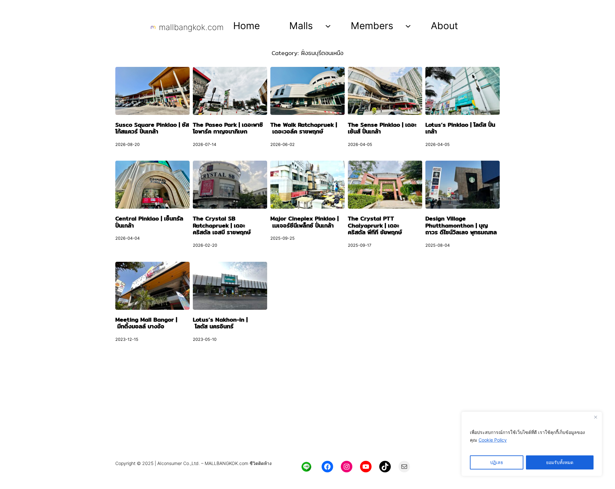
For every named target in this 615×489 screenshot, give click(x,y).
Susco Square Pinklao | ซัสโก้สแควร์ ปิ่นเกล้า (152, 128)
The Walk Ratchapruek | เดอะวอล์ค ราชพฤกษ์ (303, 128)
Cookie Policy (493, 440)
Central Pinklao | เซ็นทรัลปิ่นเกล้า (149, 222)
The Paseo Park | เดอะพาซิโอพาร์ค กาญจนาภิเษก (228, 128)
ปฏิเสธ (496, 462)
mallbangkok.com (191, 27)
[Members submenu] (408, 25)
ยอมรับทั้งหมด (559, 462)
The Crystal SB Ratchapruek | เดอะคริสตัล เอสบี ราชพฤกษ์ (222, 225)
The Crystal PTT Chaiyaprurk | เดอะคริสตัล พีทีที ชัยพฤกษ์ (375, 225)
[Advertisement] (307, 407)
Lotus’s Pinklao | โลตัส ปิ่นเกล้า (460, 128)
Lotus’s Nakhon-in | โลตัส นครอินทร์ (220, 323)
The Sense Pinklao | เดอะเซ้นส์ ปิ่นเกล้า (382, 128)
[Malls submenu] (328, 25)
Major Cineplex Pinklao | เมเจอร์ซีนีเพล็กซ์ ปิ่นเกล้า (304, 222)
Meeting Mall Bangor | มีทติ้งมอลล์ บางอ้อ (146, 323)
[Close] (595, 417)
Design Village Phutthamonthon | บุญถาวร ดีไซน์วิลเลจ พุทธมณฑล (461, 225)
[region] (531, 444)
